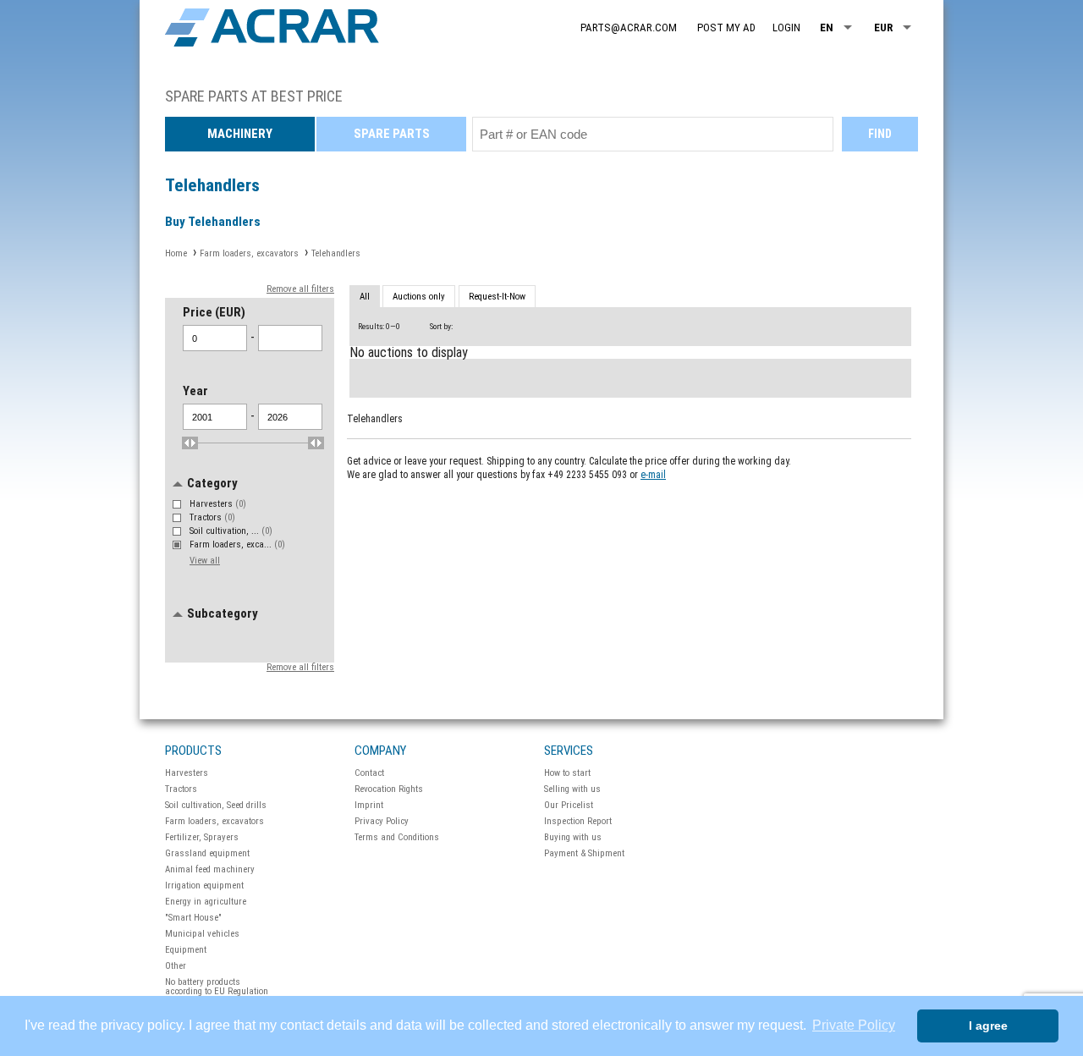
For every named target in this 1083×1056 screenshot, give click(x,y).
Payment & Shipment (584, 853)
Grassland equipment (207, 853)
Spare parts (392, 133)
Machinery (239, 133)
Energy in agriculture (205, 901)
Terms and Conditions (397, 837)
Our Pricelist (568, 805)
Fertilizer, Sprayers (202, 837)
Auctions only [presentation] (419, 296)
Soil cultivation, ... (231, 530)
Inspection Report (578, 821)
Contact (369, 773)
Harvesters (218, 503)
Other (175, 966)
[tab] (364, 297)
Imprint (369, 805)
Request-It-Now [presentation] (497, 296)
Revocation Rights (389, 789)
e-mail (653, 475)
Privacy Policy (382, 821)
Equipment (185, 949)
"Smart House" (193, 917)
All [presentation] (365, 296)
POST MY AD (726, 27)
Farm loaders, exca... (237, 544)
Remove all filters (300, 289)
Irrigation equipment (204, 885)
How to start (567, 773)
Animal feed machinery (210, 869)
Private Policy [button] (853, 1025)
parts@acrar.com (628, 27)
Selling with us (572, 789)
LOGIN (786, 27)
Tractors (212, 517)
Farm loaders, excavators (214, 821)
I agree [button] (988, 1025)
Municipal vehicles (202, 933)
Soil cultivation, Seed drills (216, 805)
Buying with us (573, 837)
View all (205, 560)
